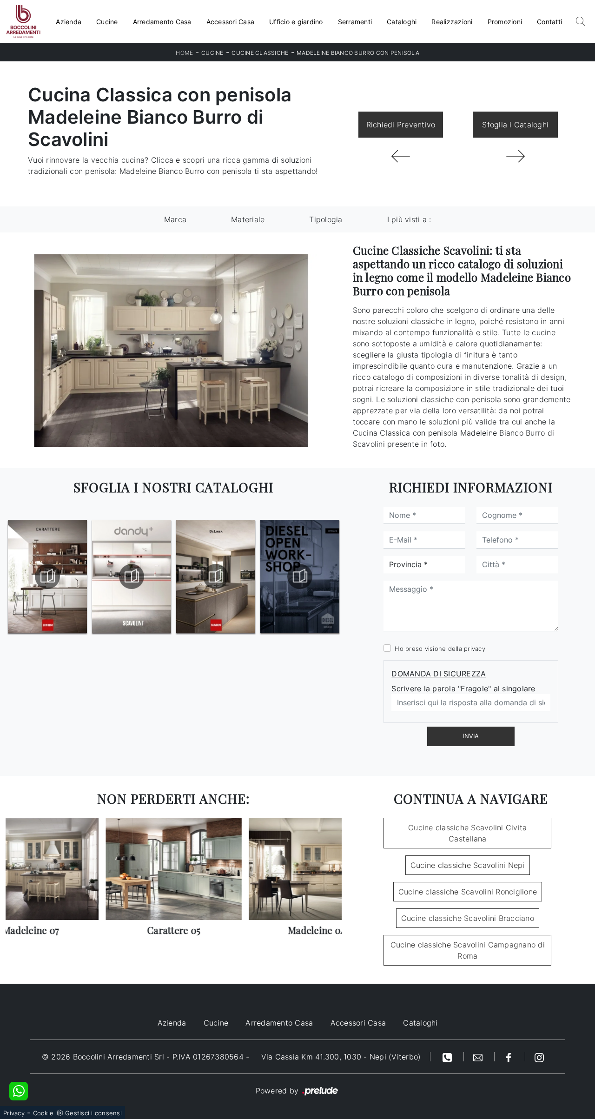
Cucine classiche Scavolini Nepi (467, 865)
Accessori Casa (230, 22)
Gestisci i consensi (93, 1113)
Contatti (549, 22)
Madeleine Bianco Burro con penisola (358, 52)
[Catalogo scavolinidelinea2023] (216, 576)
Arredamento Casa (162, 22)
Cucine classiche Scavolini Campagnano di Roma (467, 950)
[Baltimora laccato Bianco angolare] (515, 156)
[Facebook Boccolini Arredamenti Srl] (510, 1056)
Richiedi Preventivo (401, 124)
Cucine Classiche (259, 52)
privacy (474, 648)
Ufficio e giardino (296, 22)
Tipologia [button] (325, 219)
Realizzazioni (451, 22)
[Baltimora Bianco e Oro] (401, 156)
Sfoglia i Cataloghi (515, 124)
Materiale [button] (247, 219)
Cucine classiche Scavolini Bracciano (467, 918)
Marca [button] (175, 219)
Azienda (68, 22)
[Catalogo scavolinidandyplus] (131, 576)
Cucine (107, 22)
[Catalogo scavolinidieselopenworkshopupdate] (300, 576)
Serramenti (355, 22)
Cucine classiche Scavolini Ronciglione (467, 891)
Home (184, 52)
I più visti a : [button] (409, 219)
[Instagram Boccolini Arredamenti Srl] (539, 1056)
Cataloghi (401, 22)
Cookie (43, 1113)
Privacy (14, 1113)
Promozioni (505, 22)
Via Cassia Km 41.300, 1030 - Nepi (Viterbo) (341, 1056)
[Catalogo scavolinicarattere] (47, 576)
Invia (471, 736)
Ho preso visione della (440, 648)
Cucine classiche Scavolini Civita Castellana (467, 833)
